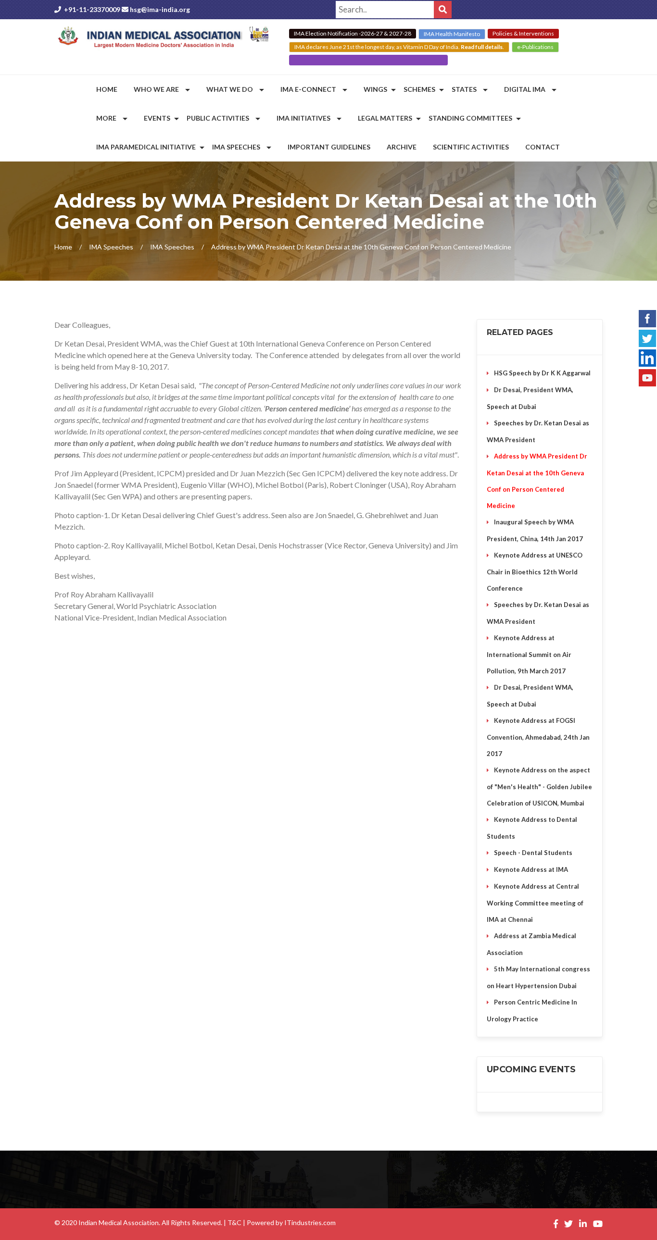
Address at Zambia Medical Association (531, 944)
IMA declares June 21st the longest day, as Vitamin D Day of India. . (399, 46)
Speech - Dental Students (533, 852)
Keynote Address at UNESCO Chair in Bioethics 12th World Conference (534, 571)
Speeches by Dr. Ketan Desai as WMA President (538, 431)
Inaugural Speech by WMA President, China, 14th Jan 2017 (535, 530)
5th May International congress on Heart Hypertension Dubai (538, 977)
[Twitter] (647, 337)
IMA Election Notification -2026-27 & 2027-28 (352, 33)
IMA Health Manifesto (452, 33)
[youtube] (647, 376)
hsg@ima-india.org (160, 9)
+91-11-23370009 (92, 9)
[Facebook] (647, 317)
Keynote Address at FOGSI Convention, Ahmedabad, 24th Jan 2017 (538, 737)
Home (63, 247)
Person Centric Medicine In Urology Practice (532, 1010)
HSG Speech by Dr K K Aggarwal (542, 373)
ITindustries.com (310, 1222)
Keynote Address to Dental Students (532, 828)
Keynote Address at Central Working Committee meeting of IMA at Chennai (535, 902)
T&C (234, 1222)
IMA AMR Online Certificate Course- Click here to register (368, 59)
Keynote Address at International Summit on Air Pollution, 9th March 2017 (529, 654)
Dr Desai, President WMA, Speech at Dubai (530, 398)
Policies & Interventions (523, 33)
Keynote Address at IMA (531, 869)
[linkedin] (647, 356)
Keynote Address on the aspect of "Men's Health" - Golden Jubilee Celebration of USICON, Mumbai (539, 786)
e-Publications (535, 46)
